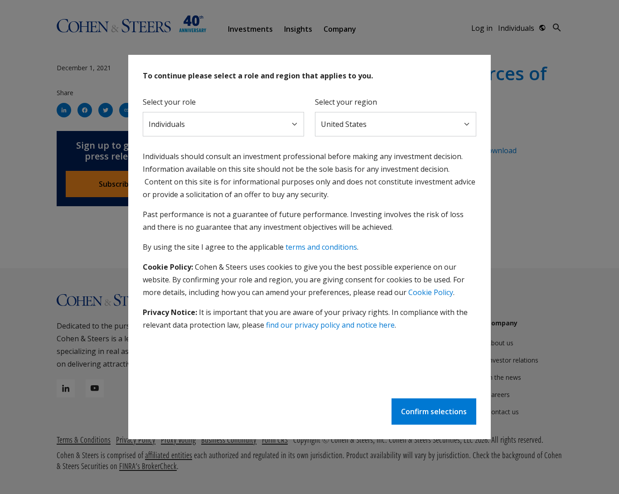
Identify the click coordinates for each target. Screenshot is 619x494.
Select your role (169, 102)
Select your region (346, 102)
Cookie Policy (430, 292)
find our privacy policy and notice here (330, 325)
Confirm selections (434, 412)
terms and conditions (321, 247)
